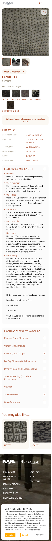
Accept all (10, 535)
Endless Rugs (10, 493)
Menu (45, 3)
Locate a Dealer (12, 483)
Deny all (25, 535)
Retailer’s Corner (13, 497)
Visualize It (9, 488)
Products (9, 471)
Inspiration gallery (9, 478)
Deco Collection (12, 71)
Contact (35, 471)
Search (40, 3)
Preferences (40, 535)
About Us (35, 481)
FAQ (32, 476)
